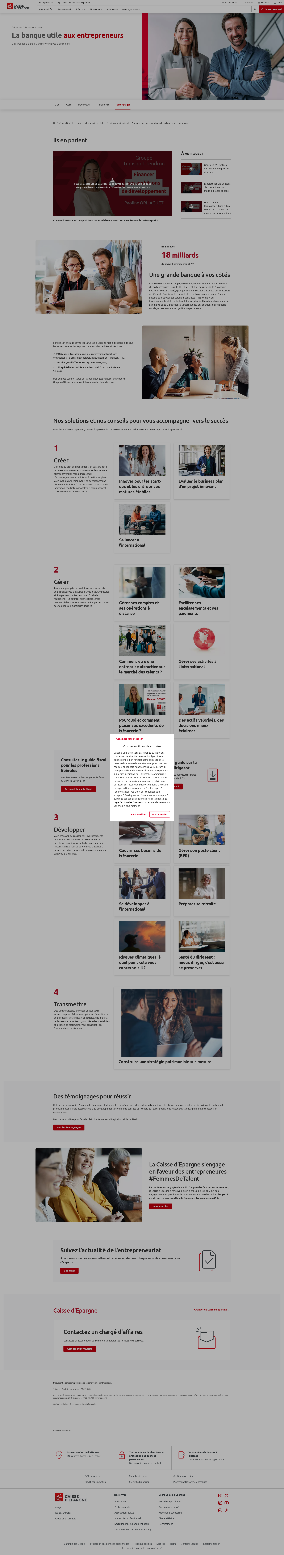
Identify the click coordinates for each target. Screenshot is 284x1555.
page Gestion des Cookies (127, 802)
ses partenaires (143, 752)
